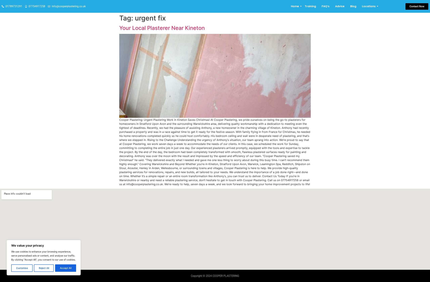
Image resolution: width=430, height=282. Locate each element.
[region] (44, 257)
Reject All (44, 268)
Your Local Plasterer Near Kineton (162, 28)
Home (295, 6)
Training (310, 6)
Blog (353, 6)
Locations (369, 6)
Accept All (65, 268)
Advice (340, 6)
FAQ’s (325, 6)
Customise (22, 268)
